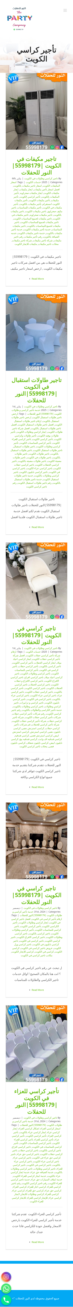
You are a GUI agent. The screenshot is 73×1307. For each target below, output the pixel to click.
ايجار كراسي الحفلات (45, 662)
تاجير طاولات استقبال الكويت (48, 450)
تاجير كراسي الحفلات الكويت (35, 462)
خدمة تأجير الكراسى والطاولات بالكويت (42, 710)
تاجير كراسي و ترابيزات (32, 702)
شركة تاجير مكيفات (22, 240)
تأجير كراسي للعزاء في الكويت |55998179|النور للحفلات (36, 1043)
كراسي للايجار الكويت (23, 951)
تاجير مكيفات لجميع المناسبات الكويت (32, 218)
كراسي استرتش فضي (41, 735)
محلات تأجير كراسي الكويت (33, 746)
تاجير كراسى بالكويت (39, 933)
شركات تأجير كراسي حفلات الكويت (43, 717)
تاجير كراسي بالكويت (50, 1150)
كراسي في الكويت (44, 951)
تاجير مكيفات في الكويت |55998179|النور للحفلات (36, 111)
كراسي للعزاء (52, 1194)
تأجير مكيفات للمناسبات (29, 207)
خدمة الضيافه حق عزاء (42, 1172)
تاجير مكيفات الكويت (35, 211)
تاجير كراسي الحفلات (39, 684)
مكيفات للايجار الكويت (26, 244)
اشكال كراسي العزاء (29, 1128)
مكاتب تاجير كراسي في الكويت (36, 955)
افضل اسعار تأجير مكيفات (47, 189)
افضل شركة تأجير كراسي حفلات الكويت (36, 657)
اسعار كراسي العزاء (50, 1128)
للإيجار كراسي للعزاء (37, 1197)
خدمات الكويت (33, 182)
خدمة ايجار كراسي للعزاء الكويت (29, 1176)
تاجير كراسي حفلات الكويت (39, 691)
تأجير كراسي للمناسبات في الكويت (37, 1144)
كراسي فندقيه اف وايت (50, 739)
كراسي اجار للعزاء (37, 1186)
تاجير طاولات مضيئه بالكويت (32, 461)
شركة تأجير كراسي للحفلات (45, 724)
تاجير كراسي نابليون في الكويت (36, 942)
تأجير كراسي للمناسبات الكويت (35, 443)
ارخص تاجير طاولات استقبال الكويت (37, 415)
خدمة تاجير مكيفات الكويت (31, 233)
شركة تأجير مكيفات (43, 240)
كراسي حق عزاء (53, 1190)
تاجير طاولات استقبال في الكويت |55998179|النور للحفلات (36, 332)
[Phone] (6, 1300)
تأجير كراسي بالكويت (50, 666)
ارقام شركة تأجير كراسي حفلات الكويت (35, 653)
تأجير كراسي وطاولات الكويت (36, 444)
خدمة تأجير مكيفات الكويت (37, 229)
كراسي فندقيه (22, 735)
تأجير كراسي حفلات (28, 666)
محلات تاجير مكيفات (48, 244)
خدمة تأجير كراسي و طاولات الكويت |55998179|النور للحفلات (37, 411)
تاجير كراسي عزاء (22, 1157)
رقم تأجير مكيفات (33, 236)
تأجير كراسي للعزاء (44, 1139)
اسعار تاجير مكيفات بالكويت (27, 185)
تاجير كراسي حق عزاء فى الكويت (36, 1155)
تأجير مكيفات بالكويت (30, 204)
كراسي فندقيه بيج (28, 739)
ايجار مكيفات (26, 189)
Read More (37, 278)
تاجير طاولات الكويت (39, 453)
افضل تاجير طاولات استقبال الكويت (36, 424)
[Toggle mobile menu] (65, 10)
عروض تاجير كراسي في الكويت (37, 948)
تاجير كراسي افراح (34, 677)
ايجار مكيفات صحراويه (31, 193)
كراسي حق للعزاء (35, 1190)
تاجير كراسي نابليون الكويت (33, 472)
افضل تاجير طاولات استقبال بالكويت (36, 426)
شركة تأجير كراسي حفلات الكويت (29, 721)
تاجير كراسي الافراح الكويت (31, 937)
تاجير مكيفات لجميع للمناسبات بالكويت (37, 223)
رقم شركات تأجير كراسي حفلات (28, 713)
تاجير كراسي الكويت (35, 688)
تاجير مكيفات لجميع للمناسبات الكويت (39, 222)
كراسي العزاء (20, 1186)
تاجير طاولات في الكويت (39, 457)
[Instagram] (6, 1277)
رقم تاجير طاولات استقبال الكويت (34, 482)
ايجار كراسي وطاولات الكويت (31, 431)
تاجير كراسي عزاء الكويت (39, 468)
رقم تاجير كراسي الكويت (30, 484)
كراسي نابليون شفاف (37, 742)
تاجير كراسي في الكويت (39, 699)
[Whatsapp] (6, 1288)
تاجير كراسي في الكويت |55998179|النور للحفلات (36, 581)
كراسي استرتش (38, 731)
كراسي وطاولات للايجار (32, 1194)
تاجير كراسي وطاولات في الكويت (41, 178)
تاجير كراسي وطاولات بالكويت (36, 473)
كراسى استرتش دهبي (33, 728)
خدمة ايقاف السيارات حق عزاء (46, 1179)
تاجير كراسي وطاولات (45, 1168)
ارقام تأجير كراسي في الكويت (47, 919)
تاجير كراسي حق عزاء (28, 1154)
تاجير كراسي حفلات (28, 1150)
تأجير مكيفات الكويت (39, 200)
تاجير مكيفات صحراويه (41, 214)
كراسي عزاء (18, 1190)
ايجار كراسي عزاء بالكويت (32, 1132)
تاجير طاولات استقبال (24, 446)
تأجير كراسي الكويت (30, 196)
